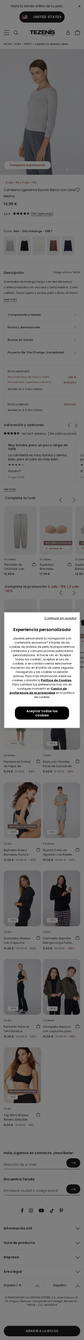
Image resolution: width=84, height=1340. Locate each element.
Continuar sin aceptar (60, 618)
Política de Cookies (56, 680)
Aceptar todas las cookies (42, 713)
